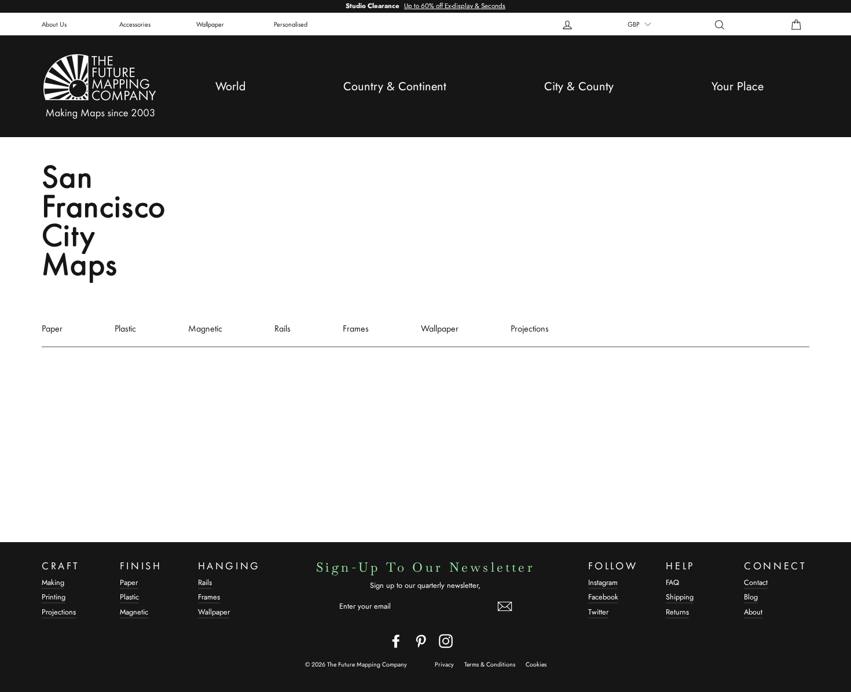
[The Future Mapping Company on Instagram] (446, 641)
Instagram (603, 582)
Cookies (536, 664)
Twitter (598, 611)
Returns (677, 611)
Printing (53, 596)
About (753, 611)
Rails (282, 328)
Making (53, 582)
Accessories (135, 23)
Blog (751, 596)
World (230, 86)
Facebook (603, 596)
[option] (425, 6)
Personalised (290, 23)
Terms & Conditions (489, 664)
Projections (530, 328)
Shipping (680, 596)
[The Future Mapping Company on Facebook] (396, 641)
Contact (756, 582)
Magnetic (205, 328)
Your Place (737, 86)
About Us (54, 23)
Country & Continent (394, 86)
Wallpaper (210, 23)
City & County (579, 86)
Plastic (125, 328)
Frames (356, 328)
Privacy (444, 664)
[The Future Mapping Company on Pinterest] (421, 641)
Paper (52, 328)
